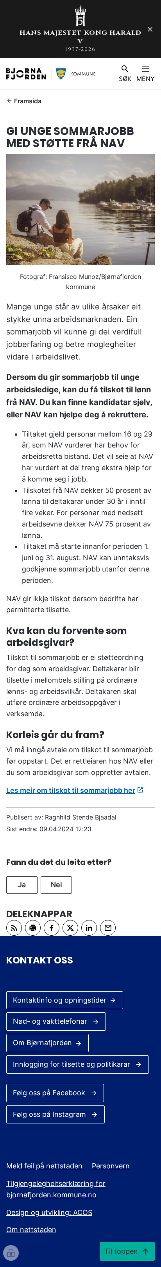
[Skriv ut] (33, 928)
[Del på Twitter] (70, 928)
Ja (22, 885)
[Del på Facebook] (51, 928)
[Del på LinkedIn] (89, 928)
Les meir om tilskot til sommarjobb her (70, 790)
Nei (56, 885)
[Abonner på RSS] (14, 928)
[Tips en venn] (108, 928)
